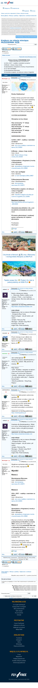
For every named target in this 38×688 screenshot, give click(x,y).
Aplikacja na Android (19, 627)
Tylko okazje (19, 610)
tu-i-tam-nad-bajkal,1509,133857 (24, 175)
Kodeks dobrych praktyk (19, 660)
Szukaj (33, 11)
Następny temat (32, 56)
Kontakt (19, 615)
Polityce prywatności (15, 28)
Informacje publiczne (19, 662)
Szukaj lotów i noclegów (19, 606)
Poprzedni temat (23, 56)
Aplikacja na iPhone (19, 625)
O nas (19, 654)
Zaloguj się (7, 8)
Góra (3, 232)
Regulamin (26, 11)
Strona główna (4, 15)
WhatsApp (19, 644)
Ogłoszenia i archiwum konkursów (27, 15)
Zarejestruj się (15, 8)
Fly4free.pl (9, 2)
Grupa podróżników (19, 646)
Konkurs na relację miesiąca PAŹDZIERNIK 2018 (14, 41)
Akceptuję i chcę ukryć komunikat (27, 36)
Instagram (19, 640)
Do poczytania (19, 613)
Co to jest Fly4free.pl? (19, 604)
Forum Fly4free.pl (19, 623)
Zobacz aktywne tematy (22, 13)
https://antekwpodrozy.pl (18, 413)
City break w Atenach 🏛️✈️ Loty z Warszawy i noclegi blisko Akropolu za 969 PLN (19, 255)
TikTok (19, 642)
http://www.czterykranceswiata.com (21, 306)
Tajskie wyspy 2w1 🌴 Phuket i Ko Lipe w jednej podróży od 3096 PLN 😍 (19, 281)
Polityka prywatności (19, 658)
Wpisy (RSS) (19, 629)
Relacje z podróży (13, 15)
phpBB (11, 597)
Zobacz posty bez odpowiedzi (8, 13)
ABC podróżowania (19, 608)
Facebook (19, 638)
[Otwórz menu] (2, 3)
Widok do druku (6, 55)
